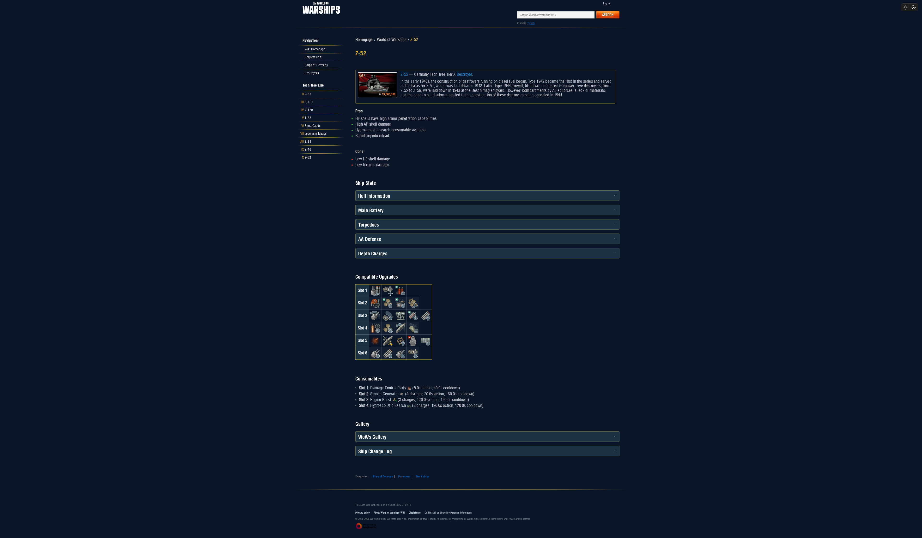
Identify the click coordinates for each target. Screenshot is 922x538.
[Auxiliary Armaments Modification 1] (387, 290)
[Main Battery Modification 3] (375, 353)
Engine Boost (380, 400)
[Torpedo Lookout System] (375, 341)
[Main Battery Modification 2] (375, 316)
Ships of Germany (382, 476)
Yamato (531, 23)
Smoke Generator (384, 394)
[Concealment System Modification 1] (387, 341)
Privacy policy (362, 512)
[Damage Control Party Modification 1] (400, 290)
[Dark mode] (913, 7)
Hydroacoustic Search (388, 406)
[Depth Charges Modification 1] (413, 328)
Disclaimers (415, 512)
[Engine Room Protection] (413, 303)
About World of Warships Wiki (389, 512)
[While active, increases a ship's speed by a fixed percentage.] (394, 400)
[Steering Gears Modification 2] (400, 341)
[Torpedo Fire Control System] (413, 341)
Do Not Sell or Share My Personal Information (448, 512)
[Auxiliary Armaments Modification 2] (413, 353)
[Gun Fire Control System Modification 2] (400, 353)
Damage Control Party (388, 388)
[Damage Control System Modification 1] (375, 303)
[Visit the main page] (320, 15)
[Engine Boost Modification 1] (387, 303)
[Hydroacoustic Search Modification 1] (400, 303)
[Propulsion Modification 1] (387, 328)
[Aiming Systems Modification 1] (400, 316)
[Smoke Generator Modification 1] (413, 316)
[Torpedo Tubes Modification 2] (387, 353)
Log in (607, 3)
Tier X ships (422, 476)
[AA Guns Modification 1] (387, 316)
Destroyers (404, 476)
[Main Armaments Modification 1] (375, 290)
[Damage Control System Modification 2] (375, 328)
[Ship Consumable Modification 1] (425, 341)
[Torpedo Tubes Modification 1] (425, 316)
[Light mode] (905, 7)
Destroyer (464, 74)
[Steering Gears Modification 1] (400, 328)
